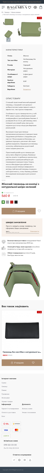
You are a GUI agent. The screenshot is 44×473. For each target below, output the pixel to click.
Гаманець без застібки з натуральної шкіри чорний (22, 352)
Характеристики (14, 50)
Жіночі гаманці (16, 12)
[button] (18, 29)
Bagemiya (27, 89)
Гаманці (7, 12)
